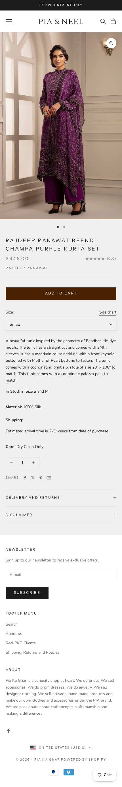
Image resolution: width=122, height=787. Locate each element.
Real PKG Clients (21, 643)
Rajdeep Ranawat (27, 268)
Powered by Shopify (83, 759)
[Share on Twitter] (33, 477)
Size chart (107, 312)
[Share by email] (49, 477)
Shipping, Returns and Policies (32, 652)
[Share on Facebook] (25, 477)
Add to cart (61, 293)
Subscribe (27, 592)
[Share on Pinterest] (41, 477)
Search (12, 624)
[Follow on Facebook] (8, 731)
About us (14, 633)
